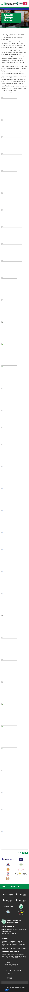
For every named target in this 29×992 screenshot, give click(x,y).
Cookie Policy (9, 977)
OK (6, 989)
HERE (5, 948)
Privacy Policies (9, 978)
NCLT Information (9, 973)
